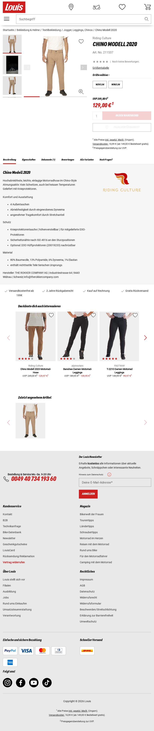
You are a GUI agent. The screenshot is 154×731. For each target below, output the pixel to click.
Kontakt (7, 514)
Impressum (86, 579)
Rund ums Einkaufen (15, 603)
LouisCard (9, 550)
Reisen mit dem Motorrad (94, 544)
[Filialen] (71, 7)
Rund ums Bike (88, 550)
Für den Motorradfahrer (93, 556)
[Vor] (84, 67)
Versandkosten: (100, 144)
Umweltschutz (88, 621)
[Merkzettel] (122, 7)
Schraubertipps (89, 532)
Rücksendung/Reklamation (19, 556)
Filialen (7, 585)
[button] (146, 19)
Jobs (6, 597)
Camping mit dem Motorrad (96, 562)
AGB (82, 585)
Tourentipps (87, 520)
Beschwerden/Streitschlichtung (98, 609)
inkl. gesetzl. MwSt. (114, 140)
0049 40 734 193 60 (33, 479)
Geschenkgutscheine (15, 544)
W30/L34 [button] (115, 84)
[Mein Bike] (96, 7)
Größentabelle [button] (101, 67)
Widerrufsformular (90, 603)
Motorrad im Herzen (91, 538)
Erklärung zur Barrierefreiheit (96, 615)
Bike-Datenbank (12, 532)
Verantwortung (12, 615)
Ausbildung (9, 591)
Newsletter (9, 538)
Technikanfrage (12, 526)
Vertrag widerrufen (14, 562)
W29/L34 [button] (100, 84)
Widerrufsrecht (88, 597)
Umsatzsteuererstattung (17, 609)
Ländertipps (87, 526)
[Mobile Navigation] (6, 19)
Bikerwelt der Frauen (92, 514)
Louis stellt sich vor (14, 579)
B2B (5, 520)
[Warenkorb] (147, 7)
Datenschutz (87, 591)
